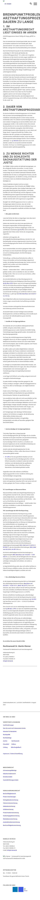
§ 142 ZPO (33, 599)
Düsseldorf (6, 744)
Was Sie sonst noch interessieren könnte (14, 728)
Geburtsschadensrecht (9, 773)
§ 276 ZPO (21, 229)
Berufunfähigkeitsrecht (9, 793)
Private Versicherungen (9, 796)
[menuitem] (30, 4)
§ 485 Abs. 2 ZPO (11, 608)
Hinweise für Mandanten (10, 731)
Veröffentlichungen (8, 725)
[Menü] (34, 4)
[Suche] (30, 4)
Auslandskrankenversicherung (11, 822)
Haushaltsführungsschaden (10, 780)
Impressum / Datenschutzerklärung (13, 753)
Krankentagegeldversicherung (11, 815)
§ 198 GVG (15, 140)
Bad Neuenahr (15, 741)
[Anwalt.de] (26, 889)
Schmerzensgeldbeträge (9, 770)
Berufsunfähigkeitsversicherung (12, 825)
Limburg (5, 747)
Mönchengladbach (16, 747)
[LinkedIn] (15, 889)
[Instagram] (20, 889)
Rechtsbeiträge (7, 738)
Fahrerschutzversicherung (10, 803)
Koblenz (13, 744)
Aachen (5, 741)
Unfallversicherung (8, 809)
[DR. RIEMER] (16, 4)
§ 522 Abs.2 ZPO (8, 283)
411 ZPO (7, 457)
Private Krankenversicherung (11, 812)
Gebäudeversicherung (9, 806)
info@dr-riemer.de (8, 661)
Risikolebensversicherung (10, 819)
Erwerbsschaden (7, 777)
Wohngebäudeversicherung (10, 800)
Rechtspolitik (6, 734)
